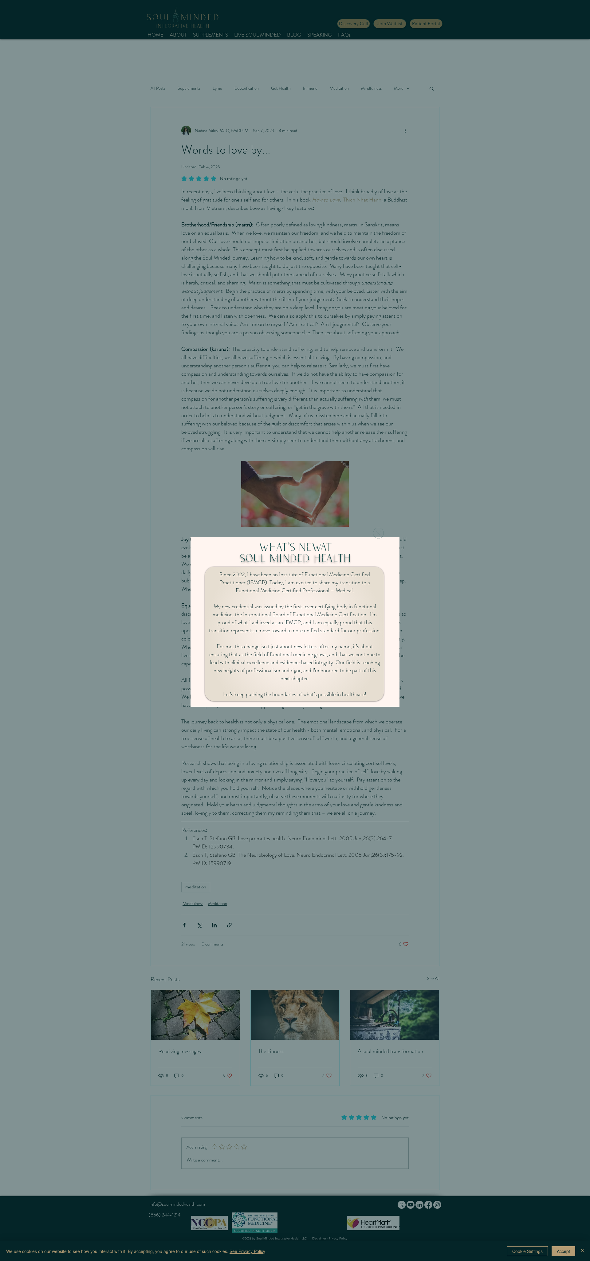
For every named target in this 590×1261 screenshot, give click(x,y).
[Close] (582, 1251)
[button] (378, 533)
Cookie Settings (527, 1251)
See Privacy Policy (247, 1251)
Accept (563, 1251)
